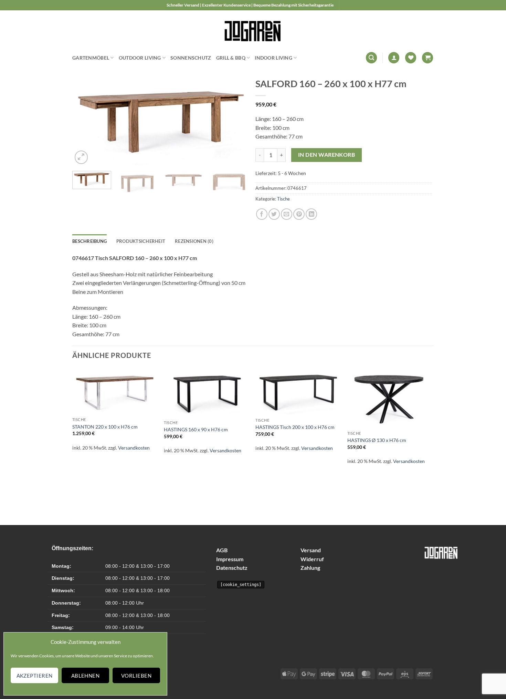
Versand (311, 550)
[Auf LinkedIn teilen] (311, 214)
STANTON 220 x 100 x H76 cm (105, 427)
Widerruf (312, 559)
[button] (371, 57)
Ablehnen (85, 675)
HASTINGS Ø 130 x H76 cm (376, 440)
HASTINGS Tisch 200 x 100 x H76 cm (295, 427)
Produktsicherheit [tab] (140, 241)
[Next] (236, 121)
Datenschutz (231, 567)
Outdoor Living (140, 58)
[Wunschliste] (410, 57)
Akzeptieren (35, 675)
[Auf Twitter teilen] (274, 214)
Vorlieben (136, 675)
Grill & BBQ (230, 58)
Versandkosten (134, 448)
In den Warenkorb (326, 155)
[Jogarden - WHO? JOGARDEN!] (253, 29)
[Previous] (84, 121)
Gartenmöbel (90, 58)
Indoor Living (273, 58)
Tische (283, 199)
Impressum (229, 559)
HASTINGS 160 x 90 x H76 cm (196, 429)
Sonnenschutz (190, 58)
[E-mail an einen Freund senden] (286, 214)
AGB (222, 550)
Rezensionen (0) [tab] (194, 241)
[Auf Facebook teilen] (261, 214)
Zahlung (310, 567)
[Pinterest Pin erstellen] (299, 214)
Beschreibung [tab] (89, 241)
